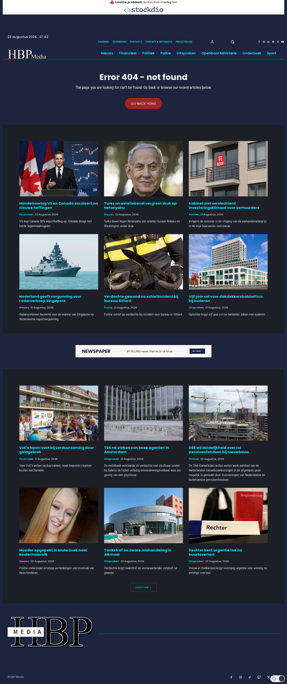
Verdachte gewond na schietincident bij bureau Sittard (141, 298)
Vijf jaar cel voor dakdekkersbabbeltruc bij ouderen (226, 298)
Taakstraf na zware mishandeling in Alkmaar (137, 552)
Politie (108, 307)
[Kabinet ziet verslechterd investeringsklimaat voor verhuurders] (228, 168)
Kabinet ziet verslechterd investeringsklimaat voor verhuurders (224, 205)
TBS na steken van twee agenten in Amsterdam (136, 449)
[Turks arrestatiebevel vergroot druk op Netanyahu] (143, 168)
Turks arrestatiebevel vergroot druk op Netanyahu (140, 205)
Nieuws (109, 214)
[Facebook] (259, 42)
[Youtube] (282, 42)
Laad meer (142, 587)
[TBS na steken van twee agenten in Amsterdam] (143, 413)
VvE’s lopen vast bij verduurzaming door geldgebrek (56, 449)
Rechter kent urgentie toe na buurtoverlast (215, 552)
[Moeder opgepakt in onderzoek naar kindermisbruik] (58, 515)
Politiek (194, 214)
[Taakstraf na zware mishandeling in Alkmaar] (143, 515)
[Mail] (273, 42)
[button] (232, 42)
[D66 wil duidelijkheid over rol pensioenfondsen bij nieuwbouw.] (228, 413)
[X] (277, 42)
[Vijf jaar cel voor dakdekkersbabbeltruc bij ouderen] (228, 261)
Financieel (26, 214)
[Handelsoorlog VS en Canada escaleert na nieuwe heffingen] (58, 168)
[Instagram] (263, 42)
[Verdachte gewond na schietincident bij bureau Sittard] (143, 261)
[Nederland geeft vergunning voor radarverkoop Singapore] (58, 261)
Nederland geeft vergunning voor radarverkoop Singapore (50, 298)
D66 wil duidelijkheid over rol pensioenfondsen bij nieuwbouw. (219, 449)
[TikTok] (250, 677)
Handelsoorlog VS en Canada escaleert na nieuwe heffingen (58, 205)
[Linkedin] (268, 42)
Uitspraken (196, 307)
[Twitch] (259, 677)
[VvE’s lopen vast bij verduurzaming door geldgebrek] (58, 413)
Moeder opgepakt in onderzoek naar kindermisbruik (53, 552)
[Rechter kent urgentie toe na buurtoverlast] (228, 515)
